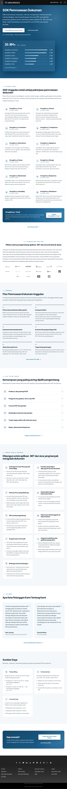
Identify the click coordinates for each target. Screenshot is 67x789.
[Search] (65, 2)
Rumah (3, 769)
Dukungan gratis (39, 771)
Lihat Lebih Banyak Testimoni (33, 642)
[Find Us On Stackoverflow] (30, 763)
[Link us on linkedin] (27, 763)
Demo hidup (21, 771)
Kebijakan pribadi (28, 786)
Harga (53, 769)
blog (36, 774)
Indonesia (55, 2)
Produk (20, 769)
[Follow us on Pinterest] (37, 763)
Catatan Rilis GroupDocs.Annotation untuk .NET (50, 688)
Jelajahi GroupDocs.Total (53, 215)
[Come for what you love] (40, 763)
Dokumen (3, 771)
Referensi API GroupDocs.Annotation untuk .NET (48, 684)
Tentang (3, 776)
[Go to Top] (64, 786)
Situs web (54, 774)
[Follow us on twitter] (20, 763)
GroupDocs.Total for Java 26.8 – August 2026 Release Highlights (17, 681)
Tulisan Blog (13, 672)
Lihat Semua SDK (33, 30)
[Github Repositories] (34, 763)
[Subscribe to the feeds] (51, 763)
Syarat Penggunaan (35, 786)
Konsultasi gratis (56, 771)
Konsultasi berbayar (23, 774)
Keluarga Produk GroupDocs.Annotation (17, 713)
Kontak (41, 786)
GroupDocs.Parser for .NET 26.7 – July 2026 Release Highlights (17, 687)
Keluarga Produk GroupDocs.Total (15, 708)
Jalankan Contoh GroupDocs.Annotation (49, 680)
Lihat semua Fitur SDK (32, 359)
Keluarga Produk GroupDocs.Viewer (16, 710)
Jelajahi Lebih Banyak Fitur (33, 435)
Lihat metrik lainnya (10, 67)
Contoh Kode (13, 699)
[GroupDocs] (14, 2)
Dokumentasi (45, 672)
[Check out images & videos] (44, 763)
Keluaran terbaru (39, 769)
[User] (61, 2)
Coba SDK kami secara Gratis (14, 30)
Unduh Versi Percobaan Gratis (49, 737)
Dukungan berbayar (6, 774)
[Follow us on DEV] (47, 763)
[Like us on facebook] (16, 763)
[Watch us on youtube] (23, 763)
